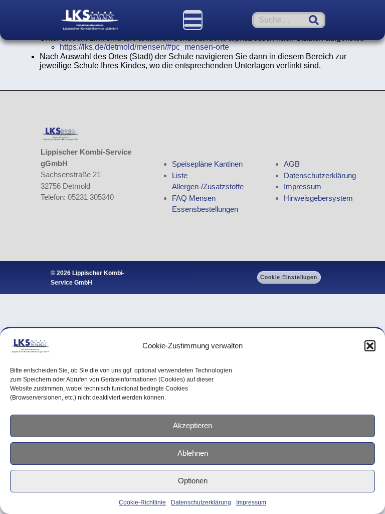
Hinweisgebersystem (318, 198)
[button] (370, 346)
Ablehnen (192, 453)
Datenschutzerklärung (201, 502)
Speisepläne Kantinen (207, 164)
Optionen (193, 480)
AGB (292, 164)
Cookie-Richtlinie (142, 502)
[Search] (314, 20)
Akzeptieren (192, 425)
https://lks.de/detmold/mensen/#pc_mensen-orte (144, 47)
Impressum (251, 502)
